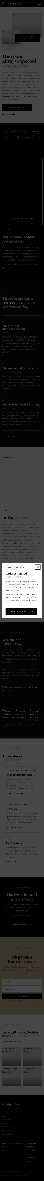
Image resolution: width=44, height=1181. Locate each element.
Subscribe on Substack (21, 611)
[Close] (38, 567)
